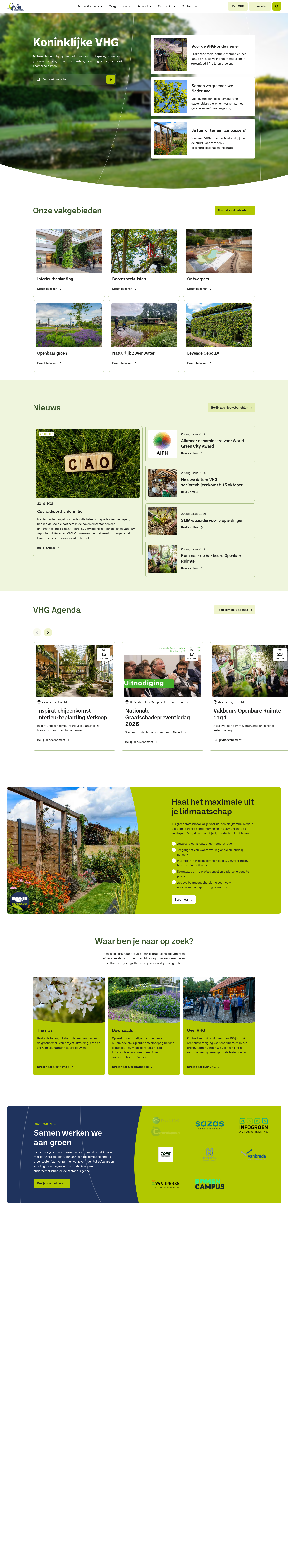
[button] (276, 6)
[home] (15, 6)
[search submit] (110, 79)
